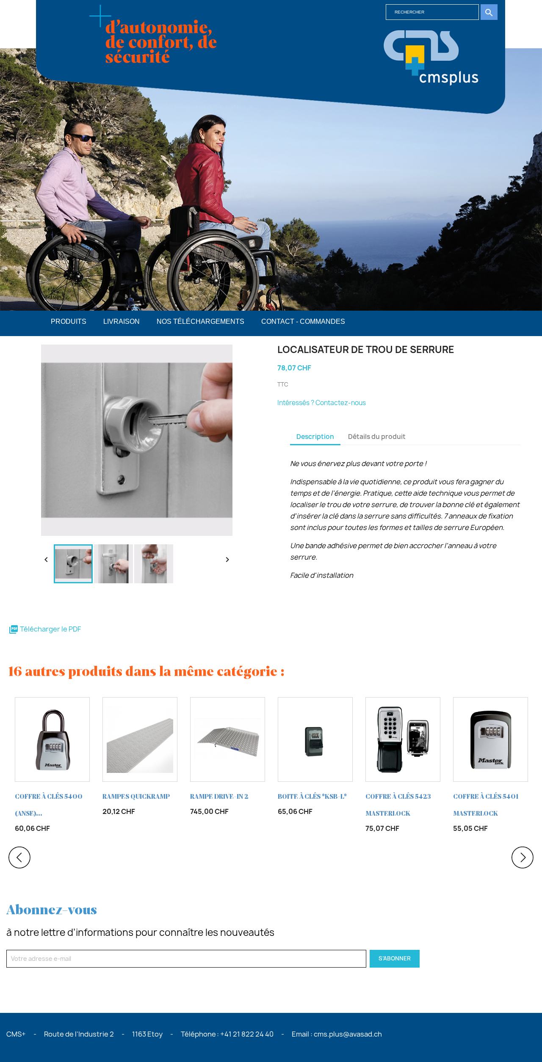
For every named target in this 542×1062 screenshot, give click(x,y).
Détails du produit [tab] (377, 436)
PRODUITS (68, 321)
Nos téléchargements (200, 321)
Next (523, 858)
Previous (19, 858)
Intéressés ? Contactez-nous (321, 402)
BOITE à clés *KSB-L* (312, 796)
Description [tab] (315, 436)
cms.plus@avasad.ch (348, 1034)
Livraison (121, 321)
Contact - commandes (303, 321)
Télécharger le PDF (44, 629)
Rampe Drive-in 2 (219, 796)
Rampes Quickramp (136, 796)
